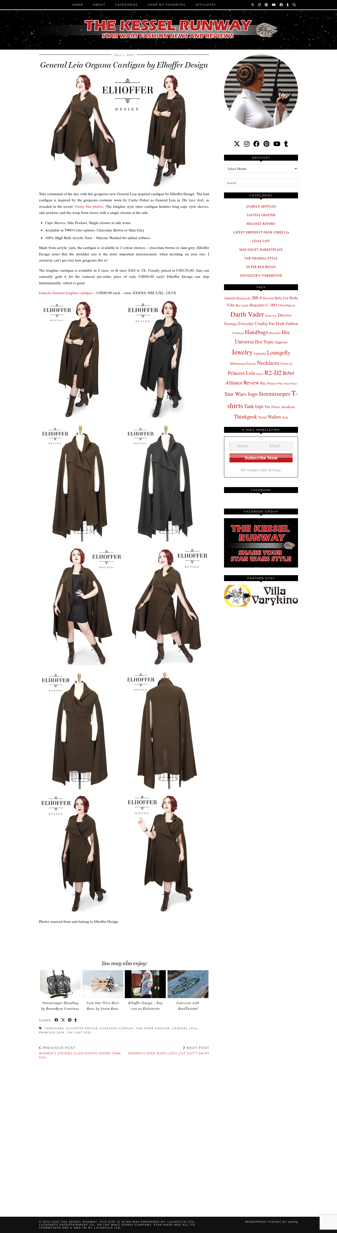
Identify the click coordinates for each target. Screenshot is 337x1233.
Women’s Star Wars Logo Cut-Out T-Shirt (168, 1050)
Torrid (262, 417)
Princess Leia (51, 1032)
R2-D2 (273, 372)
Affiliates (206, 4)
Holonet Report (261, 224)
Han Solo (275, 333)
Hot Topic (264, 342)
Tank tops (253, 406)
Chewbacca (286, 305)
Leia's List (261, 241)
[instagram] (246, 144)
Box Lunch (242, 305)
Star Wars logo (241, 393)
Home (77, 4)
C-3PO (271, 305)
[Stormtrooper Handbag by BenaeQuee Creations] (60, 984)
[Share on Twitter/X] (63, 1020)
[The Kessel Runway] (168, 22)
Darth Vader (247, 314)
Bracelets (257, 305)
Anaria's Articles (261, 206)
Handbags (256, 332)
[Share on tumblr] (75, 1020)
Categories (126, 4)
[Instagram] (259, 4)
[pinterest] (266, 144)
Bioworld (268, 298)
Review (251, 382)
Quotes (259, 374)
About (99, 4)
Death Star (271, 315)
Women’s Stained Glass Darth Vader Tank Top (80, 1053)
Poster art (286, 363)
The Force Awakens (279, 406)
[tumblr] (288, 4)
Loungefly (279, 352)
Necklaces (268, 362)
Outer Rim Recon (261, 267)
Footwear (238, 333)
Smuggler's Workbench (261, 275)
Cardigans (54, 1028)
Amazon (230, 298)
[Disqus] (124, 1134)
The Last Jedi (79, 1032)
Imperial (281, 342)
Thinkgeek (245, 416)
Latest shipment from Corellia (261, 232)
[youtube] (276, 144)
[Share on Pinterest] (70, 1020)
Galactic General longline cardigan (66, 292)
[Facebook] (281, 4)
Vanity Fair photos (89, 206)
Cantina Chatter (261, 215)
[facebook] (256, 144)
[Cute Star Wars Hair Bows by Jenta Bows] (102, 984)
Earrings (230, 323)
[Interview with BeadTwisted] (188, 984)
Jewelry (242, 352)
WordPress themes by (271, 1221)
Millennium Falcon (243, 363)
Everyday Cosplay (117, 1028)
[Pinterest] (266, 4)
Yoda (285, 417)
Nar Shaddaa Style (261, 258)
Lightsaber (260, 353)
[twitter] (237, 144)
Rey (263, 382)
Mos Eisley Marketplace (261, 249)
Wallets (274, 417)
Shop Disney (290, 383)
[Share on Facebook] (56, 1020)
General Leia (184, 1028)
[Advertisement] (124, 939)
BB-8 (257, 298)
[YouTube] (274, 4)
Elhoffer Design (82, 1028)
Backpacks (244, 298)
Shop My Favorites (167, 4)
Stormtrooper (274, 394)
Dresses (285, 315)
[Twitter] (253, 4)
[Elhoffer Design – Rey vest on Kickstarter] (145, 984)
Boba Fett (281, 298)
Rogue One (275, 383)
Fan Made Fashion (153, 1028)
